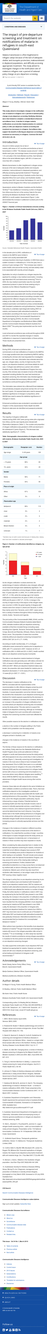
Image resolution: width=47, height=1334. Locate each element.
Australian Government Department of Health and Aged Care (10, 8)
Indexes (9, 1264)
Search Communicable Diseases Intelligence (18, 1193)
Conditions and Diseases (15, 27)
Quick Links (10, 1298)
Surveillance (11, 1221)
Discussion (34, 95)
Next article (10, 1252)
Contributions (11, 1277)
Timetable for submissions (15, 1280)
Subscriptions (11, 1274)
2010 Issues (11, 1270)
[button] (39, 1331)
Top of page (40, 143)
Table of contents (12, 1246)
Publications (11, 1228)
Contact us (10, 1231)
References (31, 97)
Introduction (12, 95)
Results (26, 95)
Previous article (12, 1249)
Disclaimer (10, 1283)
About (8, 1302)
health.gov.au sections (15, 1293)
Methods (20, 95)
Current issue (11, 1267)
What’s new (10, 1215)
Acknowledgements (19, 97)
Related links (11, 1234)
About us (10, 1218)
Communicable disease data (16, 1225)
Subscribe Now (25, 1204)
